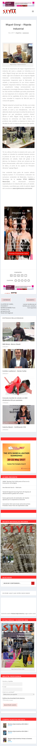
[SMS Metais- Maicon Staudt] (18, 331)
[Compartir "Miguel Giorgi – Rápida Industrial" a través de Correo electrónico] (25, 275)
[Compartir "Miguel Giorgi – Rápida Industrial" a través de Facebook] (11, 275)
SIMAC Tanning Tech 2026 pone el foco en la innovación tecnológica (16, 482)
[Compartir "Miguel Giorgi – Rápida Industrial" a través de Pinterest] (18, 275)
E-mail (4, 686)
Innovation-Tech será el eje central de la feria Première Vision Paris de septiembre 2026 (16, 504)
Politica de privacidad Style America (14, 698)
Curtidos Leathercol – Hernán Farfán (14, 371)
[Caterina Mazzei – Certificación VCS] (18, 414)
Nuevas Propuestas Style (18, 253)
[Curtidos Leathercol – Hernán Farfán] (18, 358)
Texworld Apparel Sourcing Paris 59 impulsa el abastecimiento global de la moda (17, 492)
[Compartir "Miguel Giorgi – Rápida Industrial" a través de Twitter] (15, 275)
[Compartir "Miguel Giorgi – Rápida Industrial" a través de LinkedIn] (22, 275)
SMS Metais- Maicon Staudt (11, 344)
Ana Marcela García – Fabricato (12, 487)
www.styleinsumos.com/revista (22, 188)
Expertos (18, 33)
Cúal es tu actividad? (8, 692)
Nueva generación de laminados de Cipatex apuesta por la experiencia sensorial (16, 498)
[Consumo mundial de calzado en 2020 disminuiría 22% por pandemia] (18, 385)
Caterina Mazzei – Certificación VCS (14, 427)
